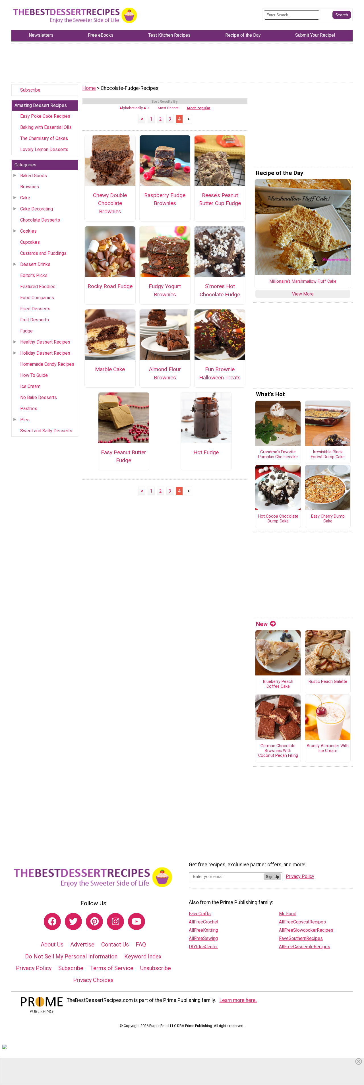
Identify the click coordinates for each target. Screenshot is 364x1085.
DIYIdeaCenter (203, 946)
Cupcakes (30, 242)
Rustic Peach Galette (328, 681)
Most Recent (168, 108)
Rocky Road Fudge (110, 286)
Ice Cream (30, 386)
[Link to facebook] (52, 921)
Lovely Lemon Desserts (44, 149)
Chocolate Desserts (40, 220)
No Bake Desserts (38, 397)
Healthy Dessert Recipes (45, 342)
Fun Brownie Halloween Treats (220, 373)
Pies (25, 419)
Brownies (29, 186)
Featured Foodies (37, 286)
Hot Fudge (206, 452)
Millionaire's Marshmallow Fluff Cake (303, 281)
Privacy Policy (33, 968)
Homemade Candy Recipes (47, 364)
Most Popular (198, 108)
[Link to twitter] (73, 921)
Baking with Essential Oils (46, 127)
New (262, 624)
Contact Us (115, 944)
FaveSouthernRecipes (301, 938)
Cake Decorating (36, 209)
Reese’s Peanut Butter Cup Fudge (220, 199)
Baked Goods (33, 175)
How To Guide (34, 375)
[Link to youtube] (136, 921)
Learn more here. (238, 1000)
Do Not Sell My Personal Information (71, 956)
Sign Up (272, 877)
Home (89, 88)
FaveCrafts (200, 913)
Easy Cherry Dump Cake (328, 519)
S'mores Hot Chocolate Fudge (220, 290)
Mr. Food (287, 913)
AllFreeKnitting (203, 930)
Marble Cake (110, 369)
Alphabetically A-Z (134, 108)
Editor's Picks (33, 275)
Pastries (28, 408)
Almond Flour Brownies (165, 373)
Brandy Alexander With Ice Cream (328, 748)
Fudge (26, 331)
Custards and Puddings (43, 253)
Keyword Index (143, 956)
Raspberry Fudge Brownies (164, 199)
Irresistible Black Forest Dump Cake (328, 454)
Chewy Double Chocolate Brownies (110, 203)
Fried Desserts (35, 308)
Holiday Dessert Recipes (45, 353)
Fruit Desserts (34, 320)
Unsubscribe (155, 968)
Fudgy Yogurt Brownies (165, 290)
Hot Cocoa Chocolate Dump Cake (278, 519)
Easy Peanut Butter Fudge (123, 456)
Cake (25, 198)
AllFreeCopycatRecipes (302, 922)
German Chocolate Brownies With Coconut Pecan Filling (278, 751)
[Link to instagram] (115, 921)
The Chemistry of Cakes (44, 138)
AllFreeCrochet (203, 922)
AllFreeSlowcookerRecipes (306, 930)
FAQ (141, 944)
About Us (52, 944)
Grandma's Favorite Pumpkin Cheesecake (278, 454)
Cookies (28, 231)
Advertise (82, 944)
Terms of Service (111, 968)
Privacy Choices (93, 980)
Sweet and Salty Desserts (46, 430)
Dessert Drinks (35, 264)
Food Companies (37, 297)
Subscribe (30, 90)
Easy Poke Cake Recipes (45, 116)
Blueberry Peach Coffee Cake (278, 684)
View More (303, 294)
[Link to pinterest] (94, 921)
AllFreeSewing (203, 938)
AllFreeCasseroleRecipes (304, 946)
